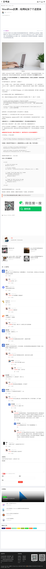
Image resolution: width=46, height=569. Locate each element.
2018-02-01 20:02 (11, 286)
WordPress (7, 73)
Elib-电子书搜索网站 (10, 518)
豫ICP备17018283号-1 (22, 566)
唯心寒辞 (7, 375)
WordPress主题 (8, 528)
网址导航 (24, 559)
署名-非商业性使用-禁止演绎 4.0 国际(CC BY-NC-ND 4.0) (17, 195)
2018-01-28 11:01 (11, 315)
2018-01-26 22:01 (10, 442)
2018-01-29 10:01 (17, 360)
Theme (19, 562)
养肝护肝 (7, 344)
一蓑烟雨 (10, 566)
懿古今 (7, 286)
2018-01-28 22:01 (13, 322)
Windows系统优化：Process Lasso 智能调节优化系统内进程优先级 (17, 508)
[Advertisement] (23, 22)
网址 (3, 480)
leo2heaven (8, 300)
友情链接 (24, 557)
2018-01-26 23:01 (13, 449)
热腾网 (7, 315)
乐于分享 (22, 528)
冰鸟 (5, 12)
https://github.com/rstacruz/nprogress (26, 114)
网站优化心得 (11, 248)
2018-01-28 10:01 (13, 337)
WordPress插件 (14, 528)
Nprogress (19, 90)
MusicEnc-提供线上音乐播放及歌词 (12, 513)
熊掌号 (36, 74)
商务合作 (19, 559)
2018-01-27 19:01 (13, 382)
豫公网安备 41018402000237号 (33, 566)
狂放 (6, 270)
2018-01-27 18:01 (12, 375)
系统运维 (35, 528)
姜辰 (6, 442)
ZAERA (19, 528)
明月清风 (7, 389)
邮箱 (20, 476)
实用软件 (26, 528)
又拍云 (8, 128)
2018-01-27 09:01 (12, 389)
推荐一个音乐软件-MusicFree (11, 503)
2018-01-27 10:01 (24, 423)
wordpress (9, 5)
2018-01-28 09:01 (13, 353)
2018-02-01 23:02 (13, 293)
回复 (9, 275)
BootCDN (26, 126)
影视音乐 (31, 528)
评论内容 (3, 460)
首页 (6, 5)
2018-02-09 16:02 (10, 270)
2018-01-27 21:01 (12, 344)
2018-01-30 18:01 (13, 308)
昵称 (3, 476)
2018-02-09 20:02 (13, 279)
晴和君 (12, 360)
